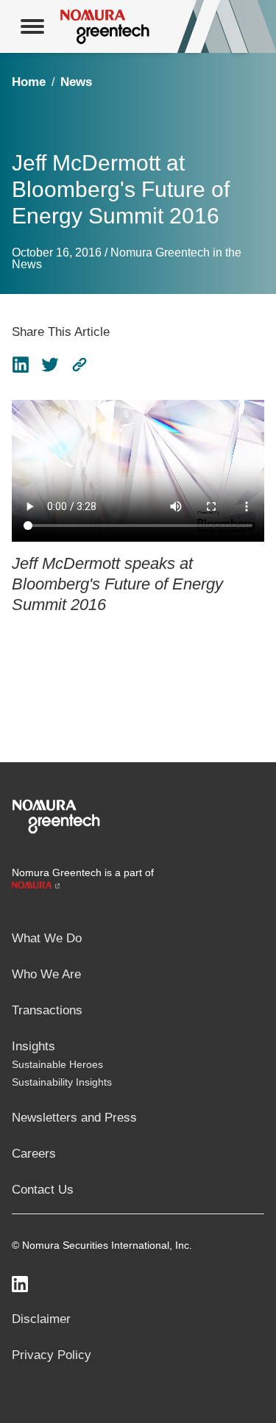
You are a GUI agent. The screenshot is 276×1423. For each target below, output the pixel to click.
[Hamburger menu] (32, 26)
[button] (79, 364)
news (76, 82)
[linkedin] (20, 364)
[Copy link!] (79, 364)
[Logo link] (56, 815)
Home (29, 82)
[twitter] (50, 364)
